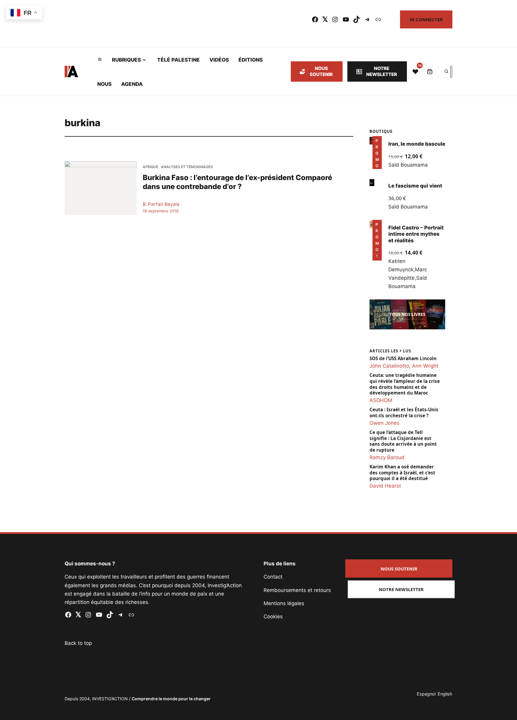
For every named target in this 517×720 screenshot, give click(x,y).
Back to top (78, 643)
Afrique (150, 167)
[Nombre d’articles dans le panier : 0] (430, 71)
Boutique (381, 131)
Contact (273, 577)
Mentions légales (284, 603)
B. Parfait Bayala (161, 204)
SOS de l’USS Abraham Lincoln (403, 358)
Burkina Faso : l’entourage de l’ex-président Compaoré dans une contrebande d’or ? (237, 182)
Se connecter (426, 19)
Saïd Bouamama (408, 165)
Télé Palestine (178, 60)
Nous (104, 84)
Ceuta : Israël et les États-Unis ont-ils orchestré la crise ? (403, 412)
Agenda (132, 84)
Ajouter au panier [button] (376, 160)
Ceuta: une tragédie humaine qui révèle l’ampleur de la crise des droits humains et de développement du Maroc (404, 384)
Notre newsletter (381, 71)
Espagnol (426, 693)
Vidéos (219, 60)
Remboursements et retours (297, 590)
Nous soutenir (321, 71)
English (445, 693)
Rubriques (126, 60)
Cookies (273, 616)
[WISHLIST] (415, 71)
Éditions (250, 60)
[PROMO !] (371, 224)
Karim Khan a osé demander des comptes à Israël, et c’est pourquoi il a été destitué (402, 473)
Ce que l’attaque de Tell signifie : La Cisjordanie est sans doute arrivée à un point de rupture (403, 441)
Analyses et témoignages (187, 167)
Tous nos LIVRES (407, 314)
